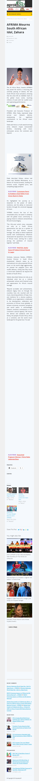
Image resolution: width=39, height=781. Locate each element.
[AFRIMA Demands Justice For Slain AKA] (24, 490)
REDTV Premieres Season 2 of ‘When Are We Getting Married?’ (19, 696)
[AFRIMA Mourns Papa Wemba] (12, 490)
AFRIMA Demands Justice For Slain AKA (23, 496)
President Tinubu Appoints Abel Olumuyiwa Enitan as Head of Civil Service (22, 727)
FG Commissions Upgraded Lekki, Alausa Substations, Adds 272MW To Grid (22, 736)
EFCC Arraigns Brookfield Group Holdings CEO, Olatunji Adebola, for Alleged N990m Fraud (22, 719)
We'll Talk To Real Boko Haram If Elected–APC (21, 754)
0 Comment (11, 40)
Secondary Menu (14, 14)
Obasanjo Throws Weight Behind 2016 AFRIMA (11, 515)
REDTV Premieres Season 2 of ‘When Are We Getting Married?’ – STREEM (18, 694)
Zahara (10, 42)
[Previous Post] (29, 18)
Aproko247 (18, 778)
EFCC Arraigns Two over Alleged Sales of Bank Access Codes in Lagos (22, 743)
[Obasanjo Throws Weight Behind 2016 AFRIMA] (12, 508)
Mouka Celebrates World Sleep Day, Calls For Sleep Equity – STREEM (19, 687)
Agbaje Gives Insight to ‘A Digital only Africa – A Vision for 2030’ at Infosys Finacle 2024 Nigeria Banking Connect (19, 707)
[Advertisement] (19, 56)
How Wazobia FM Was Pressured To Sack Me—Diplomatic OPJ (22, 769)
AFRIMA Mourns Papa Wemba (12, 495)
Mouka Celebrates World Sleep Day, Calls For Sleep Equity (19, 689)
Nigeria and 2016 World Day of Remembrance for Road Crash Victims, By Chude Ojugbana (21, 761)
